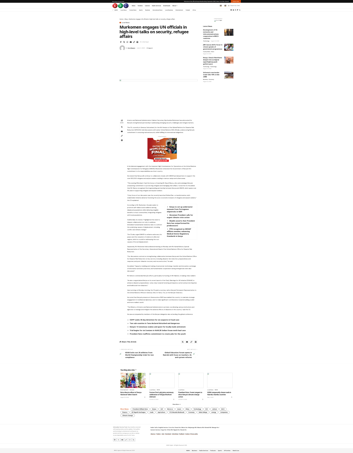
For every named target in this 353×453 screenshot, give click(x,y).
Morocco (170, 409)
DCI (206, 409)
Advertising (175, 434)
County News (132, 10)
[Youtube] (122, 439)
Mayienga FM (192, 427)
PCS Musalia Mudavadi (177, 412)
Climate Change (127, 415)
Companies (224, 412)
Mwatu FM (200, 427)
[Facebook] (114, 439)
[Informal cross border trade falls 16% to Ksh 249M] (228, 75)
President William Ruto (140, 409)
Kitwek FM (208, 427)
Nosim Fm (183, 430)
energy (213, 412)
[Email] (130, 42)
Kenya (154, 409)
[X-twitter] (118, 439)
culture (214, 409)
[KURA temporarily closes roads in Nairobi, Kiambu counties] (220, 380)
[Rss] (240, 10)
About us (153, 434)
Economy (211, 79)
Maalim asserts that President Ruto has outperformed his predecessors (181, 223)
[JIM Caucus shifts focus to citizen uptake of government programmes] (228, 47)
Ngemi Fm (177, 430)
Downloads (168, 434)
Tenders (158, 434)
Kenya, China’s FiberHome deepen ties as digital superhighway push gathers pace (212, 61)
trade (151, 412)
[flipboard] (238, 10)
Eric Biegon (131, 48)
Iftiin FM (170, 430)
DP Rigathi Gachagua (138, 412)
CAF (162, 409)
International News (157, 10)
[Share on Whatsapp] (127, 42)
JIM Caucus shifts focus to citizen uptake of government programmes (212, 47)
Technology (206, 41)
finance (124, 412)
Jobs (163, 434)
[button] (217, 6)
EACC (223, 409)
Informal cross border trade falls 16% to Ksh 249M (211, 75)
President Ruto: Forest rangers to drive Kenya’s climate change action (190, 394)
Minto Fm (184, 427)
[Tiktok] (126, 439)
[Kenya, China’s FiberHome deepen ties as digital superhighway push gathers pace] (228, 60)
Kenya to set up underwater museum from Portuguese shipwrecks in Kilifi (180, 209)
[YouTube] (231, 10)
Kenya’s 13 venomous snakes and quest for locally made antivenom (158, 327)
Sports (140, 10)
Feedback (181, 434)
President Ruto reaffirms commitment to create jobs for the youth (158, 334)
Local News (124, 10)
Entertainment (179, 10)
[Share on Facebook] (121, 42)
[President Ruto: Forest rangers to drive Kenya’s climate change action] (191, 380)
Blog (126, 19)
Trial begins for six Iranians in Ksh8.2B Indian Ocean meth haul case (158, 330)
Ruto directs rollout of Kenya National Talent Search (130, 393)
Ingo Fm (163, 430)
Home (121, 19)
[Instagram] (129, 439)
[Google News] (233, 10)
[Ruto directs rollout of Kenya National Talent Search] (133, 380)
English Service (163, 427)
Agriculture (161, 412)
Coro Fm (171, 427)
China (187, 409)
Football (188, 10)
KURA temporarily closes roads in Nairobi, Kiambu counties (219, 393)
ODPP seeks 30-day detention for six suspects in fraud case (154, 320)
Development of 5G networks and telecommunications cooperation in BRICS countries (211, 34)
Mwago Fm (215, 427)
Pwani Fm (178, 427)
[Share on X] (124, 42)
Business (147, 10)
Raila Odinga (203, 412)
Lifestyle (132, 390)
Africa (194, 10)
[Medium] (236, 10)
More (212, 51)
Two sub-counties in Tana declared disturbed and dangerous (155, 323)
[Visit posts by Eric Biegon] (122, 48)
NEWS (116, 10)
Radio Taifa (154, 427)
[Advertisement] (159, 65)
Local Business (169, 10)
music (179, 409)
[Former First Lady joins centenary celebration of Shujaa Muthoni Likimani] (162, 380)
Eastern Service (155, 430)
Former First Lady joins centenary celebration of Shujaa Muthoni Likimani (161, 394)
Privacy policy (194, 434)
